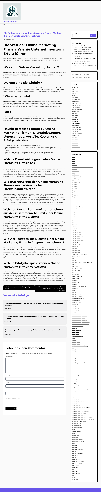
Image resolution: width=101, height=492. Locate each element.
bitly (73, 193)
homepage (75, 246)
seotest (74, 387)
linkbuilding (75, 282)
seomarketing (76, 385)
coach (74, 203)
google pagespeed (77, 236)
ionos (73, 258)
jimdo (74, 260)
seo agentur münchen (78, 358)
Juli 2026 (74, 89)
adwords (74, 165)
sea (73, 348)
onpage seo (75, 332)
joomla (74, 264)
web (73, 433)
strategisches (76, 405)
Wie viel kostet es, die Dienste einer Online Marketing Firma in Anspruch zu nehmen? (29, 152)
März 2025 (75, 121)
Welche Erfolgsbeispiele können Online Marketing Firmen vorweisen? (25, 153)
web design (75, 435)
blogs (73, 197)
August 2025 (75, 111)
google (74, 230)
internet (74, 248)
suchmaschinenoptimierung (80, 415)
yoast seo (75, 479)
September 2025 (77, 109)
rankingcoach (76, 344)
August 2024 (75, 135)
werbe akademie (77, 463)
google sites (75, 242)
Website (7, 390)
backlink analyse (76, 183)
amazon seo (75, 171)
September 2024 (77, 133)
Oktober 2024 (76, 131)
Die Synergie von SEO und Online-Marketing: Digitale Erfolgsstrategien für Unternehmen (85, 65)
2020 (73, 159)
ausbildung (75, 179)
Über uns (6, 25)
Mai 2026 (74, 93)
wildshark (75, 467)
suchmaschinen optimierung (80, 411)
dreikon (74, 216)
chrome (74, 201)
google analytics (76, 232)
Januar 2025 (75, 125)
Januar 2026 (75, 101)
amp (73, 173)
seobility (74, 383)
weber (74, 443)
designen (75, 212)
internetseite (76, 256)
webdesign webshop (78, 441)
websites (74, 457)
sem (73, 354)
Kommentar (9, 356)
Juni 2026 (75, 91)
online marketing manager (79, 320)
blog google (75, 195)
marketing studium (77, 296)
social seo (75, 403)
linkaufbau (75, 280)
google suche (76, 244)
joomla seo (75, 266)
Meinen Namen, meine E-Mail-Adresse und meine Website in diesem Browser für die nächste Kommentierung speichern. (31, 397)
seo (73, 356)
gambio (74, 226)
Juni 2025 (75, 115)
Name (7, 376)
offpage (74, 306)
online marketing (77, 314)
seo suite (74, 377)
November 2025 (76, 105)
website (74, 451)
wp (73, 475)
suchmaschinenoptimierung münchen (83, 419)
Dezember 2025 (76, 103)
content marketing (77, 206)
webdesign (75, 437)
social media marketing (78, 401)
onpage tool (75, 334)
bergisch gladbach (77, 191)
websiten (75, 455)
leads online (75, 278)
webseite (75, 445)
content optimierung (78, 208)
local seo (74, 284)
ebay (73, 218)
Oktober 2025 (76, 107)
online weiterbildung (78, 326)
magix (74, 290)
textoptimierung (77, 427)
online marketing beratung (79, 316)
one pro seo (75, 310)
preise (74, 340)
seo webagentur (76, 381)
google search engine (78, 240)
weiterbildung (76, 459)
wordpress (75, 471)
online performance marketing (80, 324)
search (74, 350)
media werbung (76, 300)
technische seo (76, 423)
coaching (75, 204)
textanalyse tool (76, 425)
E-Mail (7, 383)
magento (75, 288)
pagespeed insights (77, 336)
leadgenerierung (77, 276)
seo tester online (77, 379)
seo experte (75, 366)
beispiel (74, 189)
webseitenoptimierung (78, 449)
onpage (74, 328)
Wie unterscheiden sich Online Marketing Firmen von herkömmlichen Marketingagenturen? (31, 147)
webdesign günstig (77, 439)
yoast (73, 477)
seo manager (76, 372)
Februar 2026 (76, 99)
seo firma (75, 368)
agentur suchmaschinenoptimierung (82, 167)
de (73, 210)
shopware (75, 393)
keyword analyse (77, 268)
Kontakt (13, 25)
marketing (75, 292)
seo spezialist (76, 376)
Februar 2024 (76, 147)
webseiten (75, 447)
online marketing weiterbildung (81, 322)
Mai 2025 (74, 117)
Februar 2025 (76, 123)
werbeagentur (76, 465)
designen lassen (76, 214)
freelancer (75, 224)
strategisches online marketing (81, 407)
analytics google (76, 177)
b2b (73, 181)
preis (73, 338)
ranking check (76, 342)
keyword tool (76, 270)
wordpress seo (76, 473)
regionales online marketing (80, 346)
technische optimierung (79, 421)
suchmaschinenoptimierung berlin (82, 417)
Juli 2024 (74, 137)
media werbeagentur (78, 298)
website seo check (77, 453)
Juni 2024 (75, 139)
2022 (73, 163)
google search (76, 238)
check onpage (76, 199)
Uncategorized (76, 431)
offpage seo (75, 308)
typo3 (74, 429)
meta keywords (76, 302)
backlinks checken (77, 187)
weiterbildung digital (78, 461)
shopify (74, 391)
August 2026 (75, 87)
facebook (75, 220)
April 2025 (75, 119)
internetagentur (76, 250)
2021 (73, 161)
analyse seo (75, 175)
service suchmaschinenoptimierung (82, 389)
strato (74, 409)
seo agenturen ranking (78, 362)
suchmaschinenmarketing (79, 413)
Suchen (74, 33)
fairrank (74, 222)
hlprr (13, 39)
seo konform (75, 370)
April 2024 (75, 143)
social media (75, 399)
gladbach (75, 228)
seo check (75, 364)
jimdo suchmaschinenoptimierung (82, 262)
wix (73, 469)
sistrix (74, 395)
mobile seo (75, 304)
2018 (73, 157)
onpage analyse (76, 330)
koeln (74, 272)
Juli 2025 (74, 113)
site (73, 397)
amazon (74, 169)
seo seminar (75, 374)
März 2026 (75, 97)
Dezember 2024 (76, 127)
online (74, 312)
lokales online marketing (79, 286)
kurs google (75, 274)
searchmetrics (76, 352)
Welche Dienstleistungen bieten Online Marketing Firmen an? (23, 145)
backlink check (76, 185)
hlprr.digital (10, 21)
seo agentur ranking (78, 360)
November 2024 (76, 129)
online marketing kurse (78, 318)
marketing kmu (76, 294)
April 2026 (75, 95)
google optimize (76, 234)
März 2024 (75, 145)
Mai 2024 (74, 141)
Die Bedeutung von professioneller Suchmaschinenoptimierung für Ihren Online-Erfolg (84, 54)
